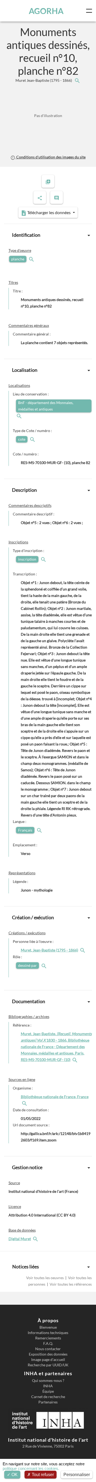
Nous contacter (48, 1348)
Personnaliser (76, 1474)
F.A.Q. (48, 1343)
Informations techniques (48, 1332)
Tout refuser (42, 1474)
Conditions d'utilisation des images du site (50, 157)
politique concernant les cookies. (31, 1468)
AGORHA (46, 11)
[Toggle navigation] (90, 11)
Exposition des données (48, 1354)
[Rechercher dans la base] (36, 1238)
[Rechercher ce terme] (32, 259)
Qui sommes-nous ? (48, 1380)
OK (14, 1474)
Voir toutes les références (70, 1284)
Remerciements (48, 1338)
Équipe (48, 1391)
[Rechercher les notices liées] (77, 80)
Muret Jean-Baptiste (44, 80)
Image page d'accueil (48, 1359)
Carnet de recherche (48, 1396)
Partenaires (48, 1402)
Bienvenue (48, 1327)
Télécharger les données (48, 212)
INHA (48, 1386)
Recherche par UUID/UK (48, 1365)
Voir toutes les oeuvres (45, 1277)
